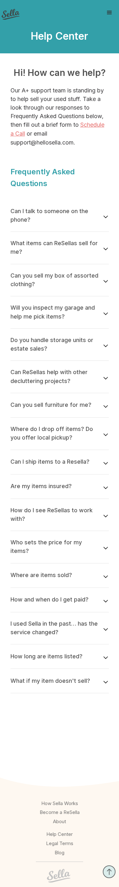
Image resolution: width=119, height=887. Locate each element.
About (59, 821)
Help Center (59, 834)
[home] (10, 12)
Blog (59, 853)
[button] (109, 12)
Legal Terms (59, 843)
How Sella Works (59, 803)
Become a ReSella (60, 812)
